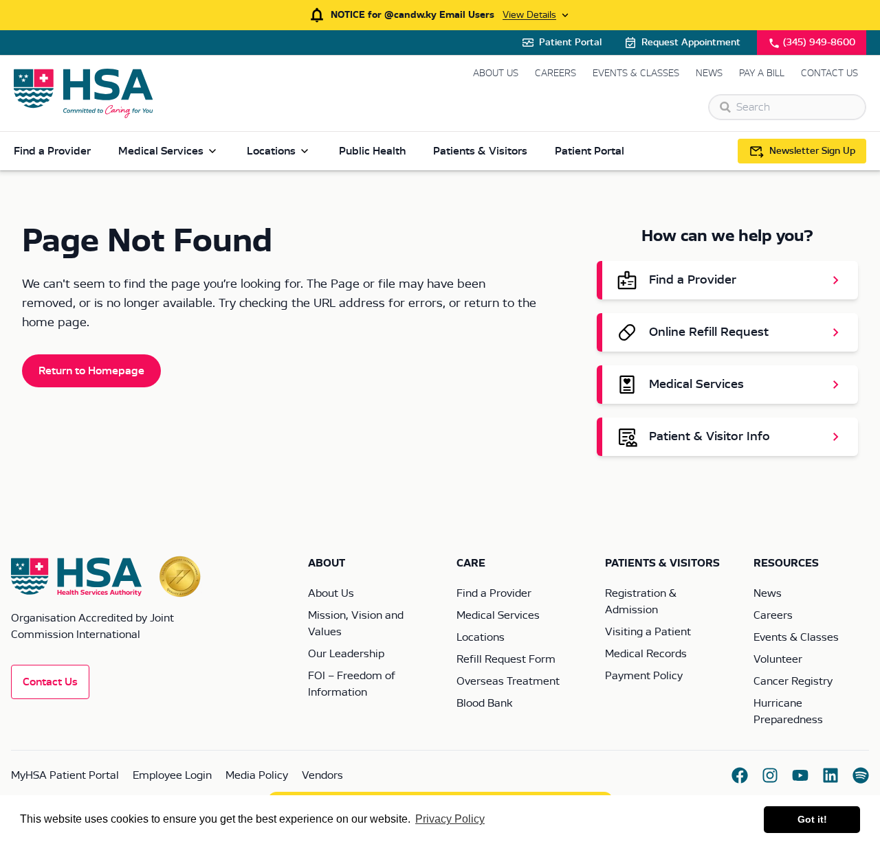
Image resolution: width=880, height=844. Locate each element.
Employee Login (172, 775)
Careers (555, 73)
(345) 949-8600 (819, 42)
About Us (495, 73)
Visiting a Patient (648, 631)
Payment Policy (644, 675)
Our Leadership (346, 653)
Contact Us (829, 73)
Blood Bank (484, 703)
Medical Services (161, 151)
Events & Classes (636, 73)
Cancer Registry (793, 681)
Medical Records (646, 653)
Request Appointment (690, 42)
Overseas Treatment (508, 681)
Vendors (322, 775)
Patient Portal (570, 42)
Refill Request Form (506, 659)
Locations (271, 151)
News (709, 73)
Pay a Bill (761, 73)
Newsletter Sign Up (812, 151)
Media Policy (257, 775)
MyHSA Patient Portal (65, 775)
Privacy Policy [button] (450, 819)
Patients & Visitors (480, 151)
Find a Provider (52, 151)
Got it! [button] (812, 819)
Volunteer (778, 659)
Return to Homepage (91, 370)
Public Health (372, 151)
